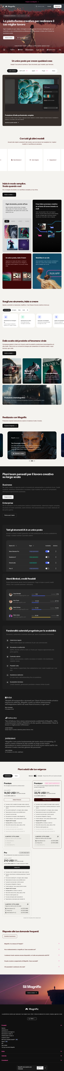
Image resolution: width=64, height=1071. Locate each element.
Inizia (3, 1051)
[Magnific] (32, 1009)
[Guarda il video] (32, 445)
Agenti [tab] (35, 71)
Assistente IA (5, 1030)
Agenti (4, 1041)
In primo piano (7, 310)
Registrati (57, 6)
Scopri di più (8, 497)
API (2, 1043)
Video (19, 310)
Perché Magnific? (23, 37)
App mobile (4, 1045)
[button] (32, 1018)
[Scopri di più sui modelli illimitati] (58, 837)
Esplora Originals (9, 426)
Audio (23, 310)
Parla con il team (9, 515)
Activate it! (40, 1067)
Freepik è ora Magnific (31, 2)
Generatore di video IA (7, 1034)
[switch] (35, 776)
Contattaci (5, 1060)
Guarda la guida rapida (11, 122)
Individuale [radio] (8, 776)
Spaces (3, 1028)
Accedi (49, 6)
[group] (11, 776)
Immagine (14, 310)
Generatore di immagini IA (8, 1032)
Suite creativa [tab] (12, 71)
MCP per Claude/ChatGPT (10, 1039)
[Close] (45, 1068)
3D (27, 310)
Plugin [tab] (45, 71)
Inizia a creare (8, 37)
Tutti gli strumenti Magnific (8, 1047)
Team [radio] (16, 776)
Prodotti (4, 1025)
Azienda (4, 1056)
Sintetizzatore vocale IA (8, 1035)
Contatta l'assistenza (9, 936)
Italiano (32, 1018)
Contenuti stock (6, 1037)
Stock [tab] (53, 71)
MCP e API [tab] (24, 71)
